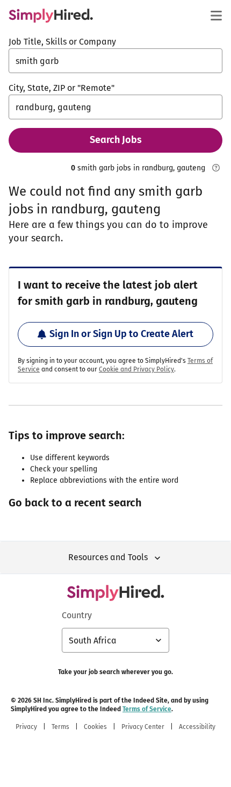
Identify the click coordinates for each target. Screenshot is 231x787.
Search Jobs (116, 140)
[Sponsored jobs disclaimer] (216, 167)
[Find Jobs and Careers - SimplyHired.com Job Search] (51, 16)
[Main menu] (216, 15)
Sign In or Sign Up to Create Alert (121, 334)
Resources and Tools (108, 557)
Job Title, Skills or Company (62, 42)
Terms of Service (146, 709)
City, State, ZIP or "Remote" (61, 88)
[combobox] (115, 60)
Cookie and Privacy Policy (136, 369)
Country (77, 615)
